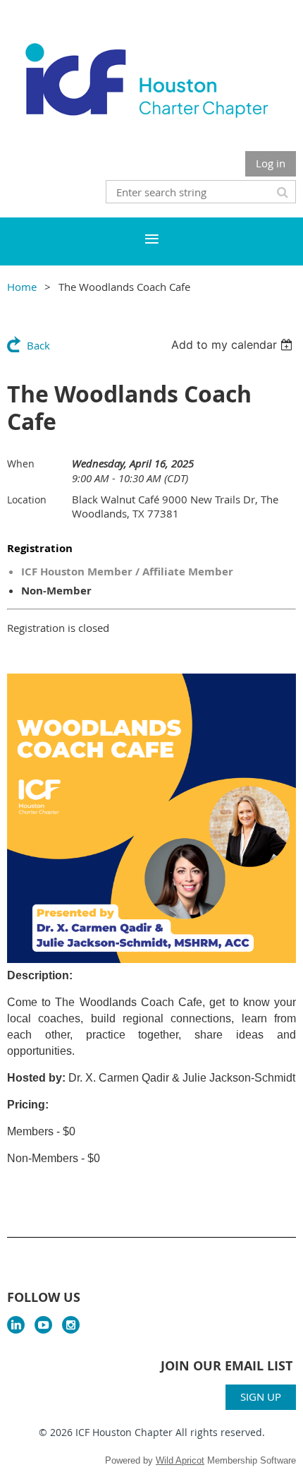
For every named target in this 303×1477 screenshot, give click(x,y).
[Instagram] (71, 1325)
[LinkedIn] (16, 1325)
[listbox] (233, 344)
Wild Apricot (180, 1460)
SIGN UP (260, 1396)
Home (22, 287)
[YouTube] (43, 1325)
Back (38, 345)
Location (27, 499)
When (21, 463)
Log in (270, 163)
